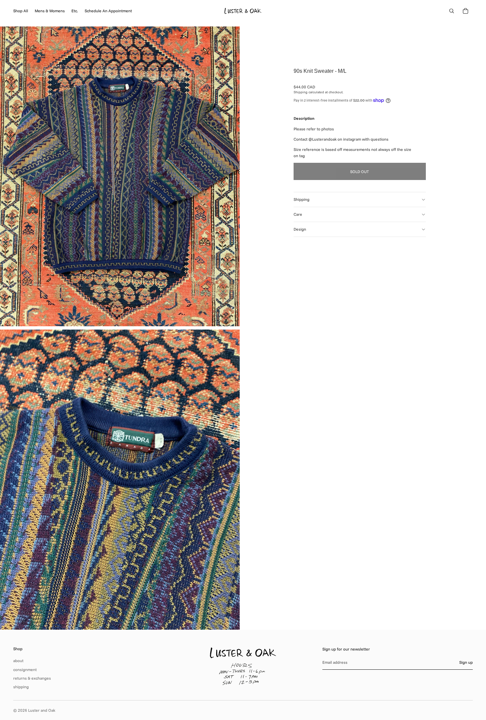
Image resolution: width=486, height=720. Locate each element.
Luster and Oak (41, 710)
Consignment (25, 669)
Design (300, 229)
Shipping (301, 199)
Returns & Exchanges (32, 678)
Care (298, 214)
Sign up (466, 662)
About (18, 660)
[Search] (451, 11)
